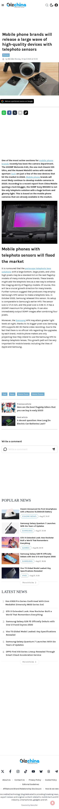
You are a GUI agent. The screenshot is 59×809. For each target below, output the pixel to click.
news (12, 394)
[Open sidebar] (2, 5)
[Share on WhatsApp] (4, 112)
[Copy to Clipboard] (26, 112)
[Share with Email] (20, 112)
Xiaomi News (29, 516)
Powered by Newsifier (29, 805)
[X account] (2, 771)
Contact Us (20, 780)
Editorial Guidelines (30, 784)
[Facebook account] (10, 771)
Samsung (21, 320)
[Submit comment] (53, 449)
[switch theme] (52, 5)
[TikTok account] (25, 771)
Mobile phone (33, 177)
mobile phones (37, 394)
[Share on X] (15, 112)
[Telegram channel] (56, 771)
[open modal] (56, 5)
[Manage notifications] (52, 803)
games (26, 547)
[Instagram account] (18, 771)
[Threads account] (48, 771)
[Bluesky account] (41, 771)
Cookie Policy (51, 780)
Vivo (24, 575)
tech (13, 173)
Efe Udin (11, 59)
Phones (6, 55)
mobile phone (23, 394)
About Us (6, 780)
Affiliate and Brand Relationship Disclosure (22, 789)
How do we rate (51, 789)
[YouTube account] (33, 771)
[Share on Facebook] (9, 112)
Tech (4, 394)
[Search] (47, 5)
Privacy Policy (35, 780)
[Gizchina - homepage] (16, 5)
